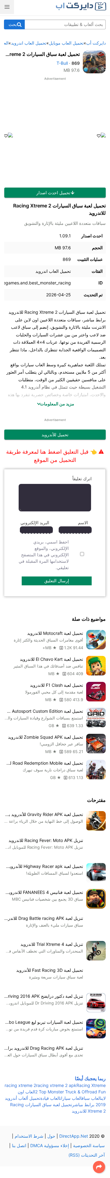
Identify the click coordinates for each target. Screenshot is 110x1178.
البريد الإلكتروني (34, 522)
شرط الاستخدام (29, 1136)
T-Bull (62, 63)
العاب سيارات (71, 1098)
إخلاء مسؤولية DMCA (49, 1145)
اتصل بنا (19, 1145)
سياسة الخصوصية (89, 1145)
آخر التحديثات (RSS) (86, 1155)
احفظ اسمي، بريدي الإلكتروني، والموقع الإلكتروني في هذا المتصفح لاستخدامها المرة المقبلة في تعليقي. (44, 554)
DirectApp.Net (73, 1136)
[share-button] (99, 1167)
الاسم (83, 522)
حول (51, 1136)
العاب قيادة (50, 1098)
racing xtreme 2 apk (56, 1085)
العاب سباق (91, 1098)
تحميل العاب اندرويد (53, 271)
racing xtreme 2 (20, 1085)
